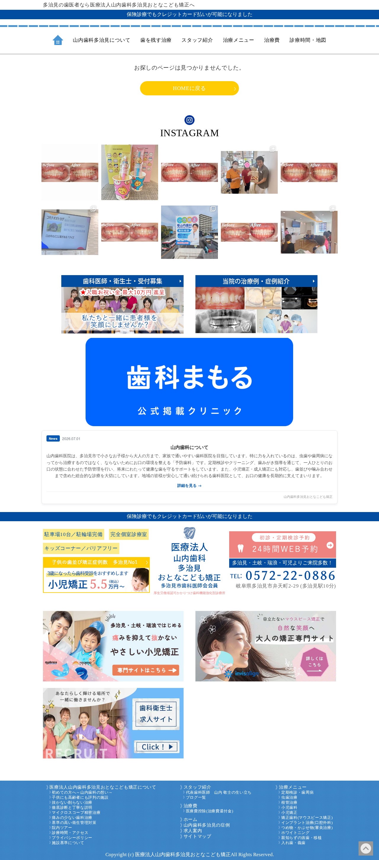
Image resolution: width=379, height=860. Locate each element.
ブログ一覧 (196, 797)
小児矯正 (289, 813)
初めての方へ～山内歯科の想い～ (82, 792)
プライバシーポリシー (72, 838)
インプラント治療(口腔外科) (307, 823)
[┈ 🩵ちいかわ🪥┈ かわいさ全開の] (129, 172)
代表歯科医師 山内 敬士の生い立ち (219, 792)
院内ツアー (62, 828)
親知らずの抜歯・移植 (301, 838)
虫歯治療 (289, 797)
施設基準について (68, 843)
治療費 (190, 805)
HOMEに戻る (189, 88)
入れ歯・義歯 (293, 843)
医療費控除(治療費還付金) (209, 811)
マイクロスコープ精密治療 (76, 813)
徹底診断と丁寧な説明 (72, 808)
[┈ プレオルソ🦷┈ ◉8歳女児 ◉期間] (249, 232)
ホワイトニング (295, 833)
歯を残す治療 (156, 40)
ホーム (190, 819)
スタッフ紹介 (197, 787)
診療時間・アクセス (70, 833)
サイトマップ (197, 836)
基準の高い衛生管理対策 (74, 823)
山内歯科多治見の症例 (207, 825)
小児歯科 (289, 808)
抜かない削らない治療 (72, 802)
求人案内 (193, 830)
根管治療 (289, 802)
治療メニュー (293, 787)
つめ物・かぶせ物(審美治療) (307, 828)
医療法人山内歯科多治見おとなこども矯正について (102, 787)
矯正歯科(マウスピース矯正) (307, 818)
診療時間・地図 (308, 40)
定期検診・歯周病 (297, 792)
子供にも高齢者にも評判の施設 (80, 797)
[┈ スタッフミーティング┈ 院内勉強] (69, 232)
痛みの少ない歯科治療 (72, 818)
